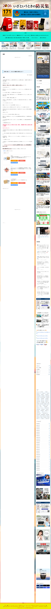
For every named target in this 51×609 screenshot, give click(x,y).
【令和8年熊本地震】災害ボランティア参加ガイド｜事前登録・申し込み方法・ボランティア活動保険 (43, 287)
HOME (5, 605)
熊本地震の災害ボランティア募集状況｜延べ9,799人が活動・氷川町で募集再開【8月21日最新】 (43, 277)
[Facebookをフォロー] (39, 587)
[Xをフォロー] (46, 585)
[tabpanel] (5, 46)
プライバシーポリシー (28, 606)
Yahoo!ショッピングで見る (14, 162)
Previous (0, 46)
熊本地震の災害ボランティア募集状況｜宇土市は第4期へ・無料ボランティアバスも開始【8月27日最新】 (43, 263)
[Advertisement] (17, 63)
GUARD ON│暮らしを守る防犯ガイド (43, 76)
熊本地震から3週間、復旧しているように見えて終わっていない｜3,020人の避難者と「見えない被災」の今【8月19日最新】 (43, 293)
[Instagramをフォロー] (46, 587)
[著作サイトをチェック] (39, 585)
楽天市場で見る (22, 160)
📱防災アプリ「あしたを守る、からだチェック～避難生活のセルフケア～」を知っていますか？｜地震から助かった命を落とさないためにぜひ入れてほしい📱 (27, 605)
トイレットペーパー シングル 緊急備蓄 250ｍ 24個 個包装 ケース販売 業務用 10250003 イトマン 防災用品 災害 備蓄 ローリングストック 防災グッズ (21, 169)
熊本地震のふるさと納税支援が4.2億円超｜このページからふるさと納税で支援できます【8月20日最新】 (43, 282)
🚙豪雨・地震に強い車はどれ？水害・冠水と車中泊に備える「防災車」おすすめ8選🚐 (43, 257)
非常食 (4, 150)
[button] (49, 83)
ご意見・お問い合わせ (35, 606)
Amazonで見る (14, 160)
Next (50, 46)
